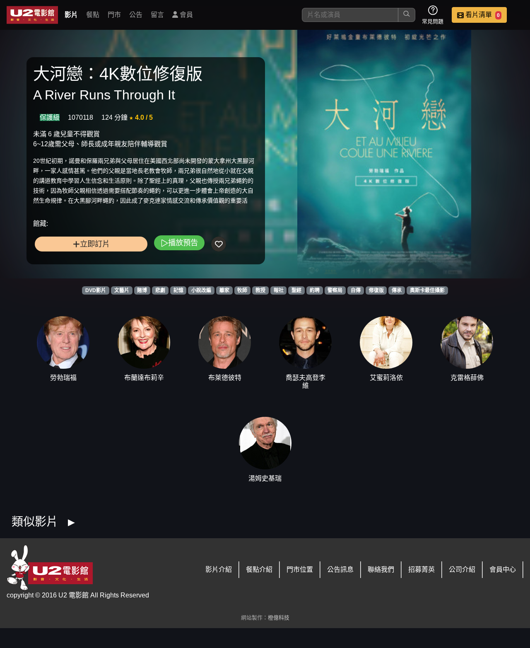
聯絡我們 (381, 569)
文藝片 (121, 290)
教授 (260, 290)
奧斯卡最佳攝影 (427, 290)
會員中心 (502, 569)
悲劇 (160, 290)
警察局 (335, 290)
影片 (71, 14)
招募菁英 (421, 569)
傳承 (397, 290)
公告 (135, 14)
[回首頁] (32, 15)
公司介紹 (462, 569)
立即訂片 (95, 243)
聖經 (296, 290)
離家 (224, 290)
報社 (279, 290)
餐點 (92, 14)
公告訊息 (340, 569)
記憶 (178, 290)
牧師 (242, 290)
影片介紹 (218, 569)
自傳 (356, 290)
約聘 (315, 290)
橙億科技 (278, 617)
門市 (114, 14)
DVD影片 (95, 290)
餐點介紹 (259, 569)
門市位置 (300, 569)
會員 (185, 14)
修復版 (376, 290)
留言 (157, 14)
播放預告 (183, 242)
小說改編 (201, 290)
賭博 (142, 290)
